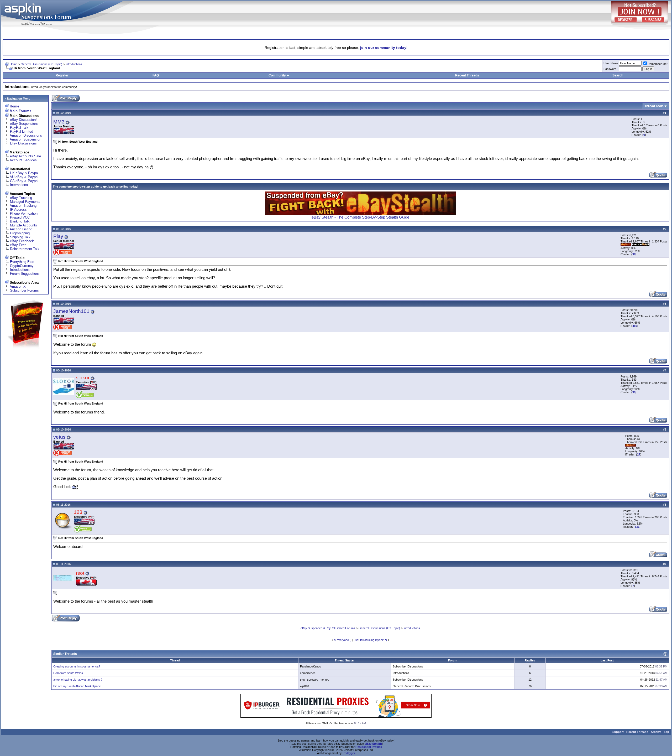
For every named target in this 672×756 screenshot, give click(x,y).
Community (277, 75)
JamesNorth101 (71, 311)
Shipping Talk (20, 237)
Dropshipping (20, 233)
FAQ (156, 75)
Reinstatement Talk (24, 249)
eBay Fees (18, 245)
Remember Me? (658, 63)
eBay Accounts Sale (25, 156)
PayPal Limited (21, 131)
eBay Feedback (22, 241)
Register (62, 75)
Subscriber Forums (24, 290)
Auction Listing (21, 229)
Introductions (74, 64)
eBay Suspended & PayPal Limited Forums (328, 628)
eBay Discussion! (23, 120)
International (19, 185)
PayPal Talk (19, 128)
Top (666, 731)
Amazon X (18, 286)
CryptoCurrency (22, 266)
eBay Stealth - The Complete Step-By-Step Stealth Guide (360, 217)
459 (634, 325)
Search (617, 75)
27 (638, 454)
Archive (656, 731)
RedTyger (349, 753)
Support (618, 731)
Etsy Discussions (23, 143)
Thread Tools (654, 106)
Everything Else (22, 262)
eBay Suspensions (24, 124)
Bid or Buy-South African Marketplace (77, 686)
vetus (59, 437)
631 (637, 526)
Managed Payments (25, 202)
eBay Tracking (21, 198)
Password (609, 68)
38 (634, 254)
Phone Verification (24, 213)
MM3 (59, 122)
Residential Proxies (368, 746)
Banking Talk (20, 221)
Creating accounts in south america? (76, 666)
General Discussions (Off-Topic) (41, 64)
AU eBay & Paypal (24, 177)
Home (13, 64)
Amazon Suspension (25, 139)
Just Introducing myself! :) (370, 639)
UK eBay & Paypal (24, 173)
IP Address (18, 209)
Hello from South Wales (68, 673)
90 (634, 392)
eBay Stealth (373, 743)
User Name (610, 63)
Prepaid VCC (20, 217)
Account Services (23, 160)
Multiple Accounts (23, 225)
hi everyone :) (342, 639)
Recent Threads (467, 75)
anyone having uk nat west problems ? (77, 679)
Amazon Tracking (23, 206)
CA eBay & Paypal (24, 181)
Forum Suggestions (25, 274)
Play (58, 236)
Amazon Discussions (26, 135)
